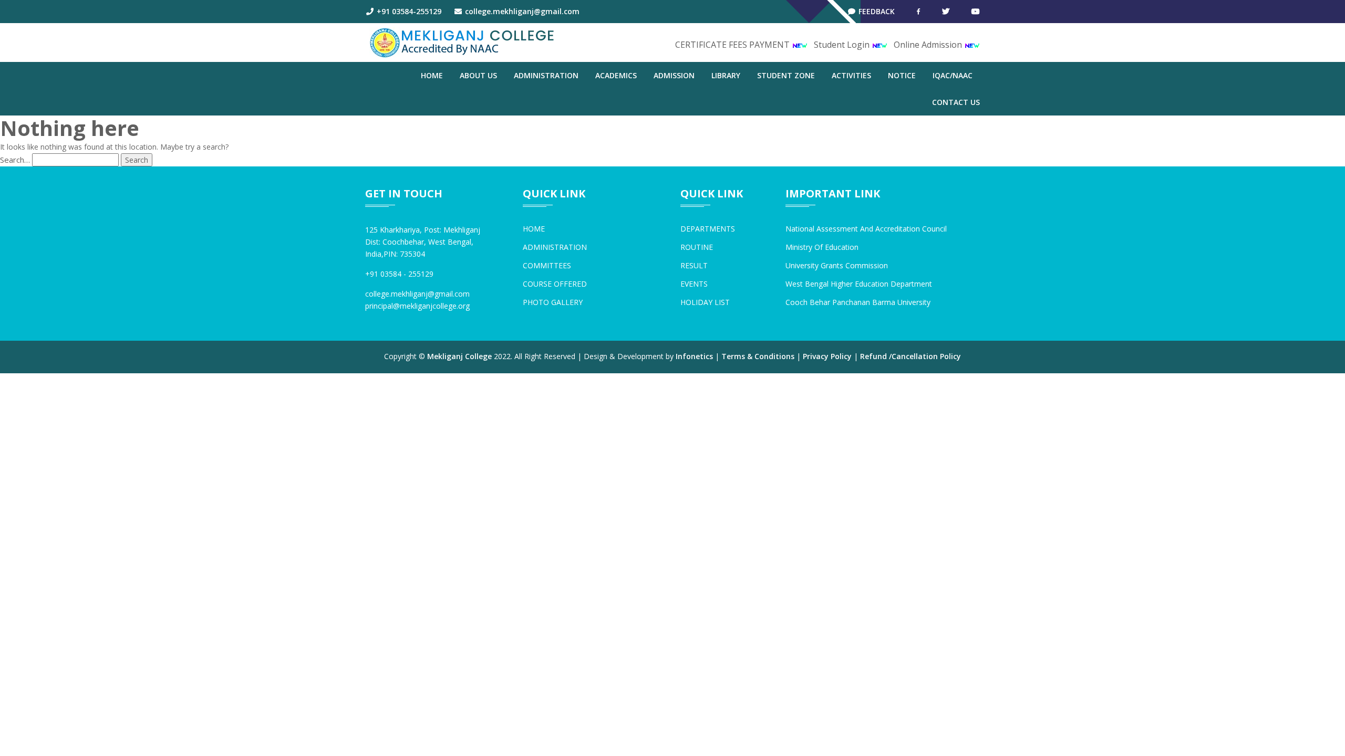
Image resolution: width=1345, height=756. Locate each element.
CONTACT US (956, 102)
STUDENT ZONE (786, 75)
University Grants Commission (836, 265)
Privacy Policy (827, 356)
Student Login (843, 44)
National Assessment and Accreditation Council (866, 229)
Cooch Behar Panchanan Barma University (857, 302)
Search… (15, 159)
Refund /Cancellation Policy (910, 356)
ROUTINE (696, 247)
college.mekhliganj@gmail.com (521, 11)
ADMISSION (674, 75)
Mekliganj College (459, 356)
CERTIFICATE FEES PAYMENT (733, 44)
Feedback (875, 11)
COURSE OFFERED (555, 284)
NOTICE (902, 75)
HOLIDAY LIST (705, 302)
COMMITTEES (547, 265)
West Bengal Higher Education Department (858, 284)
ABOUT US (478, 75)
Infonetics (694, 356)
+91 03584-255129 (408, 11)
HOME (534, 229)
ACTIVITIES (851, 75)
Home (432, 75)
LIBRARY (725, 75)
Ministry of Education (821, 247)
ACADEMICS (616, 75)
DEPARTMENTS (707, 229)
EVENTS (694, 284)
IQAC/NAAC (952, 75)
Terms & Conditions (757, 356)
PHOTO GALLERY (553, 302)
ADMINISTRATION (546, 75)
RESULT (694, 265)
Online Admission (929, 44)
